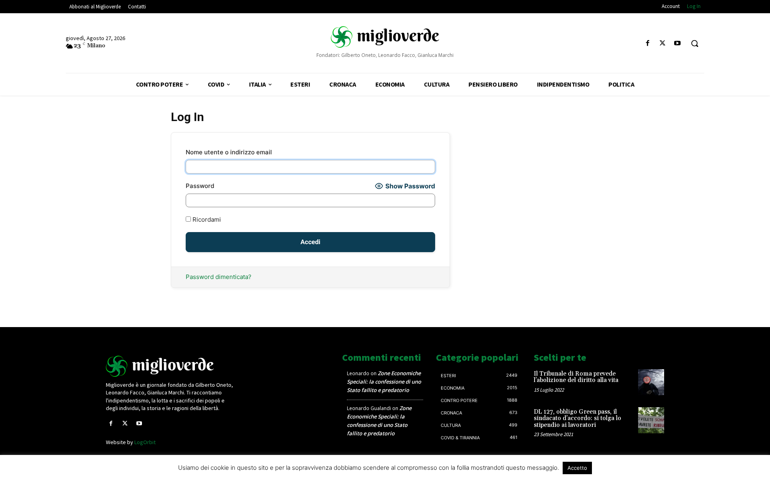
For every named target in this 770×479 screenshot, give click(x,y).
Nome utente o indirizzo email (229, 152)
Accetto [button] (577, 468)
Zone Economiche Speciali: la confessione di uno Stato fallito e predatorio (384, 382)
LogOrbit (145, 442)
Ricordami (206, 219)
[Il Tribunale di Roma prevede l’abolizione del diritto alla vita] (651, 382)
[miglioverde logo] (384, 36)
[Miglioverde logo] (171, 366)
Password (200, 186)
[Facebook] (647, 43)
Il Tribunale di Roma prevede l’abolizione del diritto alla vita (576, 377)
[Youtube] (677, 43)
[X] (662, 43)
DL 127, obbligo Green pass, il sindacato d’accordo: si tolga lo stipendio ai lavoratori (577, 418)
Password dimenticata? (218, 277)
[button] (694, 43)
